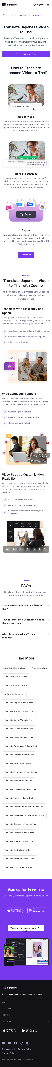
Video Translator (22, 15)
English (40, 4)
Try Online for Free (27, 54)
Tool (4, 1002)
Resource (6, 1021)
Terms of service (9, 1049)
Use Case (6, 1008)
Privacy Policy (24, 1049)
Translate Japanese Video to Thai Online (26, 929)
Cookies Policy (9, 1053)
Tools (11, 15)
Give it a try (26, 254)
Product (5, 1014)
